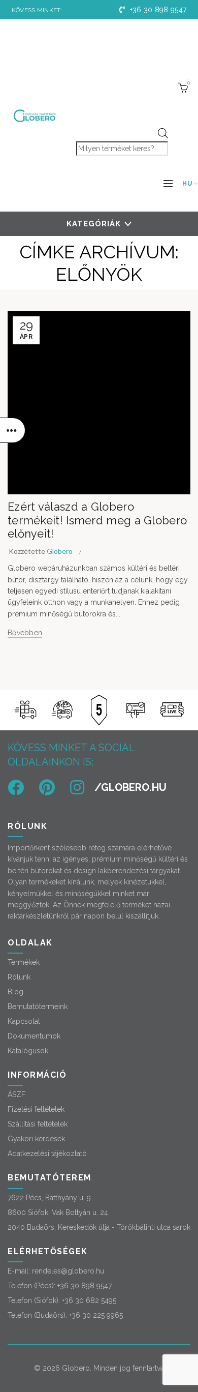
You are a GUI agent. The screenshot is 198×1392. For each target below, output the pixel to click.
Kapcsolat (24, 1021)
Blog (15, 992)
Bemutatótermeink (38, 1006)
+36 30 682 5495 (89, 1300)
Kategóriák (94, 223)
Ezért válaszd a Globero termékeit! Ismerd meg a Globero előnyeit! (97, 520)
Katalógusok (28, 1051)
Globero (76, 1368)
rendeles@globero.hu (68, 1271)
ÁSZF (16, 1094)
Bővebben (25, 633)
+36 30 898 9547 (156, 10)
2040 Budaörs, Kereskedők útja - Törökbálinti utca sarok (99, 1227)
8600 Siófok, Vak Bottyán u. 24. (59, 1212)
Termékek (24, 962)
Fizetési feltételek (36, 1109)
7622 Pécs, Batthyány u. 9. (50, 1198)
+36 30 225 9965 (96, 1315)
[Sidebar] (12, 430)
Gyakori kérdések (36, 1139)
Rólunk (19, 977)
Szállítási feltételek (38, 1124)
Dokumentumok (34, 1036)
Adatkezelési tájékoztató (47, 1153)
